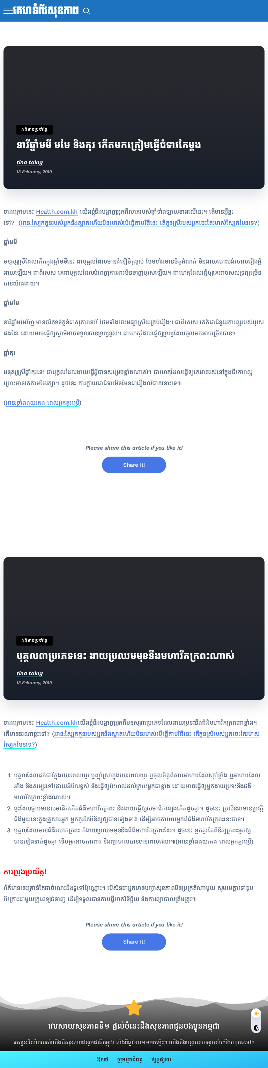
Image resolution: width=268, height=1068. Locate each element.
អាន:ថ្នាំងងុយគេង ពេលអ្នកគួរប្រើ (43, 402)
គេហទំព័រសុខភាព (46, 11)
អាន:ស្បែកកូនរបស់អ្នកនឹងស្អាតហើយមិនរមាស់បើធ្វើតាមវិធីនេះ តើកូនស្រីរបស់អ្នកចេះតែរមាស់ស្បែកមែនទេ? (139, 223)
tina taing (29, 162)
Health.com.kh (57, 211)
